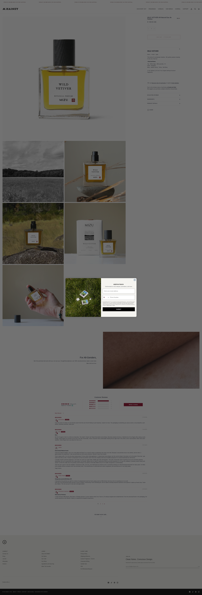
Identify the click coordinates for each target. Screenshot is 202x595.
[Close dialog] (135, 280)
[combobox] (106, 297)
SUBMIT (118, 309)
